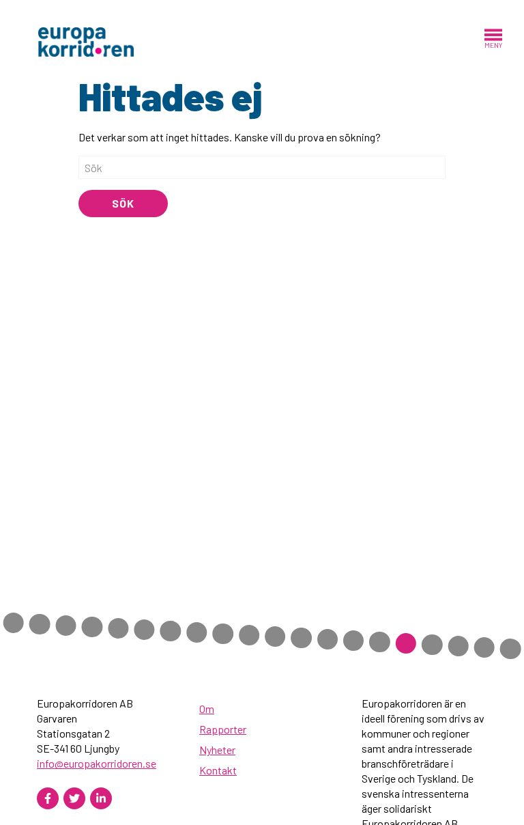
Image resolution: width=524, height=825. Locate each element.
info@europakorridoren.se (96, 763)
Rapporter (222, 729)
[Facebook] (48, 798)
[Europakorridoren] (86, 40)
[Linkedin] (101, 798)
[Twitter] (74, 798)
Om (206, 708)
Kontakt (218, 770)
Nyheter (217, 749)
